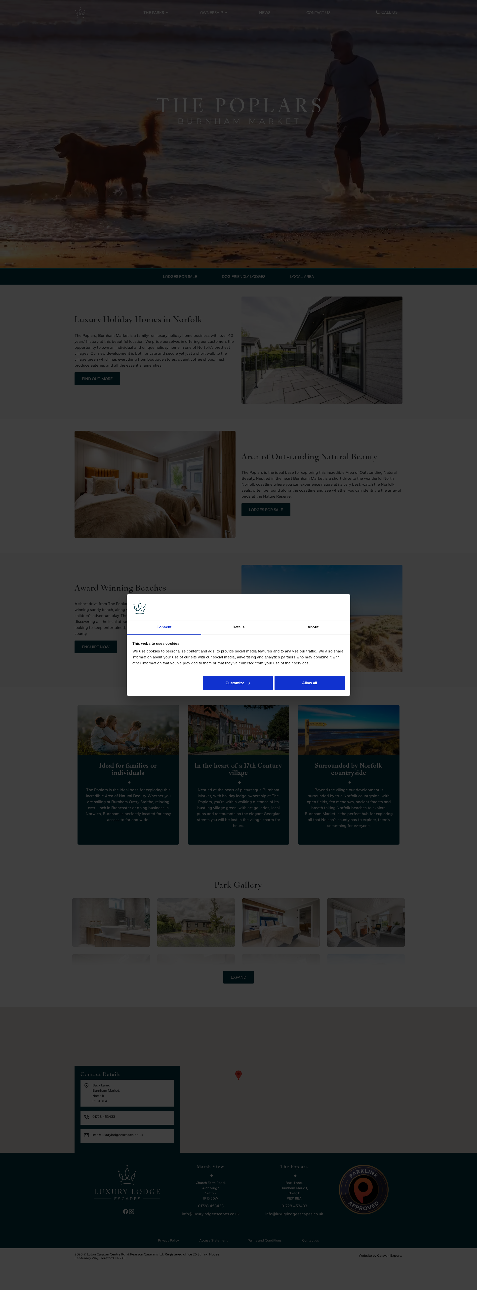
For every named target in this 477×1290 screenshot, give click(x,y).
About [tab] (313, 627)
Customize (235, 683)
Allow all (309, 683)
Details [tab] (239, 627)
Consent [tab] (164, 627)
